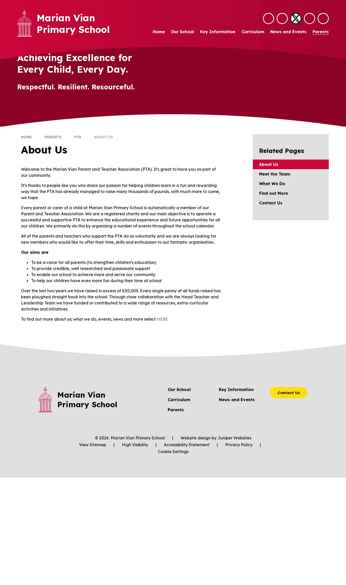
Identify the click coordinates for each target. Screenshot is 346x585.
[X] (295, 18)
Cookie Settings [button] (173, 451)
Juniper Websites (234, 437)
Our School (179, 389)
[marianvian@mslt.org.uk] (268, 18)
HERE (162, 319)
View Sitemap (92, 444)
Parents (53, 137)
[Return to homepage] (24, 23)
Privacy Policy (239, 444)
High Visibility (135, 444)
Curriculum (179, 399)
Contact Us (289, 392)
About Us (103, 137)
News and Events (237, 399)
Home (26, 137)
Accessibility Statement (186, 444)
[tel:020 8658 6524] (282, 18)
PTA (77, 137)
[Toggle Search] (309, 18)
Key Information (236, 389)
